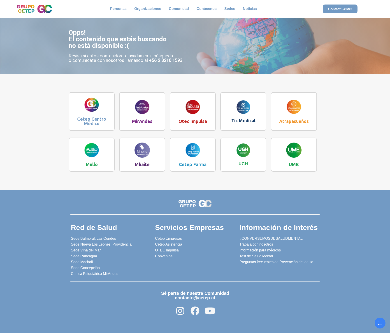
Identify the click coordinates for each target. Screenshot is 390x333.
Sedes (229, 9)
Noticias (250, 9)
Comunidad (179, 9)
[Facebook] (195, 311)
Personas (118, 9)
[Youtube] (210, 311)
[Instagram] (180, 311)
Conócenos (207, 9)
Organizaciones (147, 9)
